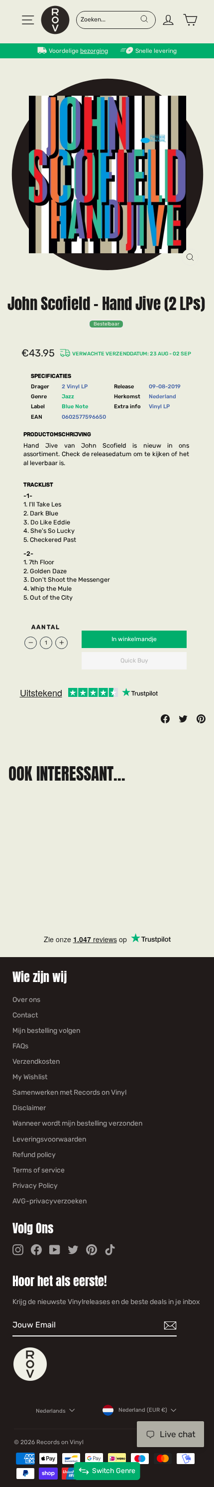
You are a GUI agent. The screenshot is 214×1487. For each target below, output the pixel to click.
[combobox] (110, 18)
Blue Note (75, 406)
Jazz (68, 396)
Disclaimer (29, 1108)
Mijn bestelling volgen (46, 1030)
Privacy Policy (35, 1185)
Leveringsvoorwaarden (49, 1139)
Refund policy (34, 1155)
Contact (25, 1015)
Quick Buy (134, 660)
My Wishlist (29, 1077)
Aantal (46, 627)
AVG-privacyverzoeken (49, 1201)
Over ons (26, 999)
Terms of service (38, 1170)
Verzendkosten (36, 1061)
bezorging (94, 50)
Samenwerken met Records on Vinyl (69, 1092)
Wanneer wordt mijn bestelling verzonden (77, 1123)
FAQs (20, 1046)
